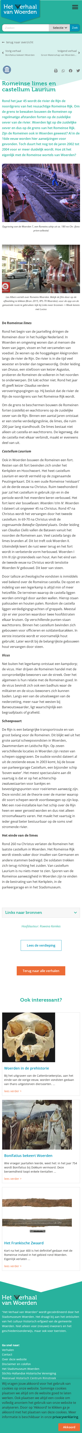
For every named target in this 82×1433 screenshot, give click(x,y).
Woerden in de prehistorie (26, 1068)
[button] (75, 7)
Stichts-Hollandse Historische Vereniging (29, 1373)
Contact (7, 1354)
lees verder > (12, 1091)
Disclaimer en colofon (16, 1364)
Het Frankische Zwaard (24, 1243)
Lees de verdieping (41, 945)
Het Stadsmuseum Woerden (20, 1369)
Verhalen (8, 1350)
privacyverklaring (65, 1417)
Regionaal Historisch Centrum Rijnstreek (29, 1378)
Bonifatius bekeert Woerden (28, 1155)
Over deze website (14, 1359)
